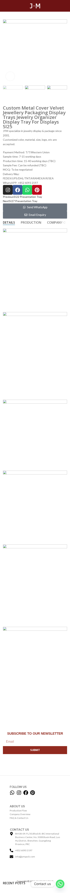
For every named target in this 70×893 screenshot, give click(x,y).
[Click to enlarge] (10, 76)
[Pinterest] (37, 190)
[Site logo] (35, 5)
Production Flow (18, 810)
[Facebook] (17, 190)
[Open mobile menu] (4, 6)
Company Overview (20, 814)
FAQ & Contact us (19, 817)
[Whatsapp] (27, 190)
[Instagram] (8, 190)
